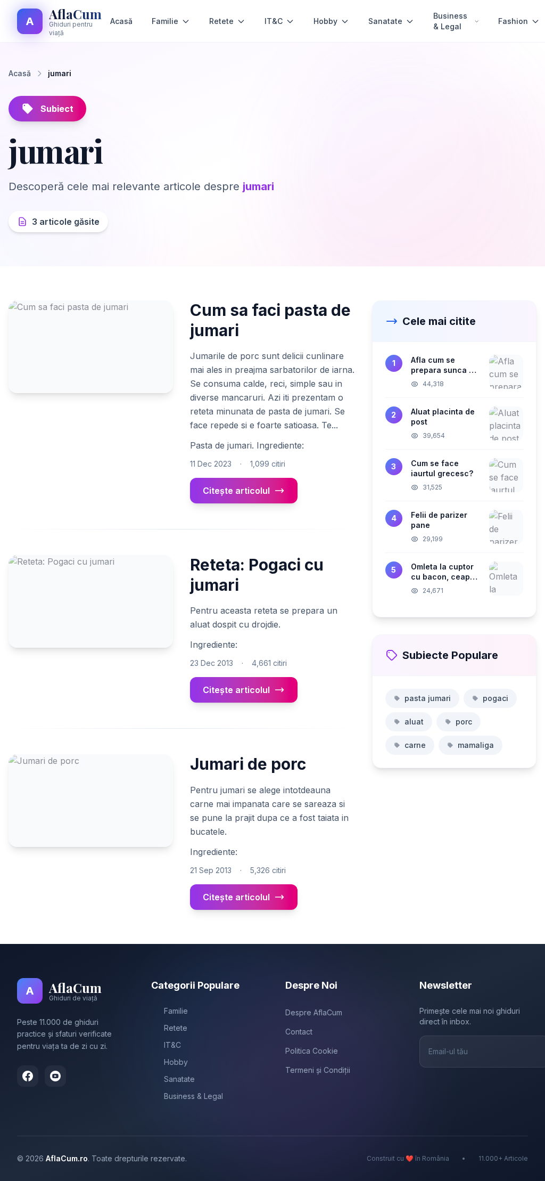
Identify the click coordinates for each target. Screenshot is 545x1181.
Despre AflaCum (313, 1012)
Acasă (121, 21)
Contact (298, 1031)
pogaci (495, 698)
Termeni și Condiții (317, 1069)
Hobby (325, 21)
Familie (165, 21)
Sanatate (385, 21)
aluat (414, 721)
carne (415, 745)
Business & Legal (450, 21)
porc (464, 721)
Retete (221, 21)
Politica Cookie (311, 1050)
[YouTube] (55, 1076)
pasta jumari (427, 698)
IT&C (274, 21)
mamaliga (476, 745)
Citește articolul (236, 490)
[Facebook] (27, 1076)
